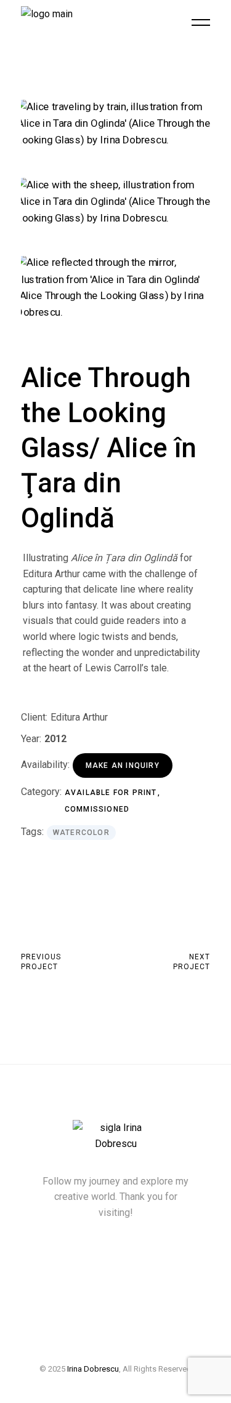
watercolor (81, 832)
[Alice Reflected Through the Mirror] (116, 287)
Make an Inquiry (123, 765)
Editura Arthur (79, 717)
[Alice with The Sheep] (116, 201)
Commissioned (97, 809)
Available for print (112, 792)
